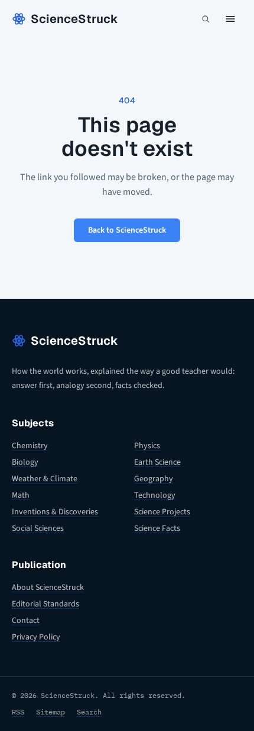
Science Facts (157, 528)
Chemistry (30, 446)
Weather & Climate (44, 479)
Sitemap (50, 711)
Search (89, 711)
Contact (26, 620)
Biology (25, 462)
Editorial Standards (45, 604)
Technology (154, 495)
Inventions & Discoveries (55, 512)
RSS (18, 711)
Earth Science (157, 462)
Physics (147, 446)
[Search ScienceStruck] (205, 19)
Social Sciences (38, 528)
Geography (153, 479)
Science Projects (162, 512)
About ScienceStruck (48, 587)
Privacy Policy (36, 637)
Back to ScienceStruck (127, 230)
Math (21, 495)
